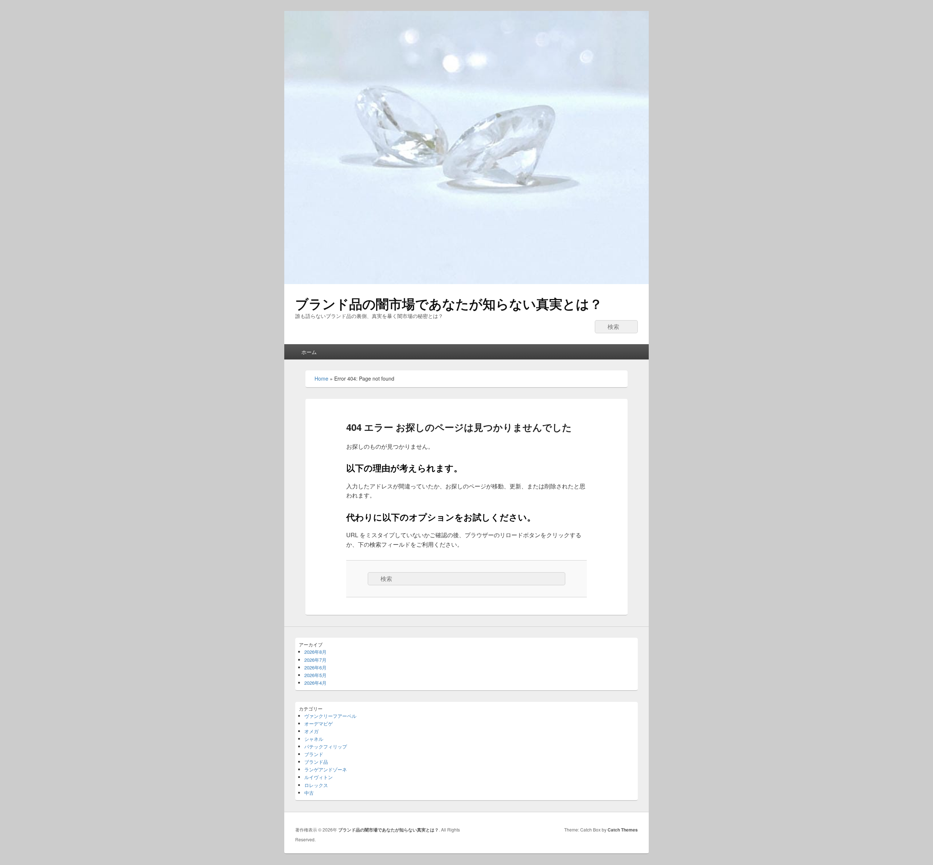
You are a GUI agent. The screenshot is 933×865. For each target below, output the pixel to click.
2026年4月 (315, 682)
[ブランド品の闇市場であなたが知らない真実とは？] (466, 282)
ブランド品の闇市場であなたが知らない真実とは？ (448, 303)
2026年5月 (315, 675)
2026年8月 (315, 651)
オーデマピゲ (318, 723)
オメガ (311, 731)
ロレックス (316, 785)
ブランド (313, 754)
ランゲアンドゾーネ (325, 769)
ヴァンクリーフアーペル (330, 715)
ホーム (309, 351)
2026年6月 (315, 667)
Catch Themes (623, 829)
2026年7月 (315, 659)
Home (321, 378)
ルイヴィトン (318, 777)
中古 (309, 792)
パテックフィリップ (325, 746)
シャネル (313, 738)
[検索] (600, 326)
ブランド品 (316, 761)
